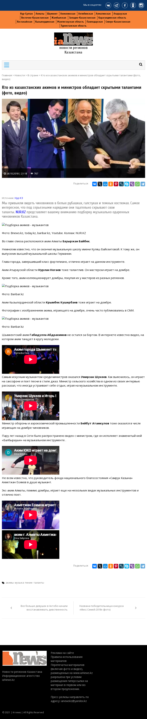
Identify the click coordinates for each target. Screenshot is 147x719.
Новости (20, 75)
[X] (100, 184)
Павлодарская (95, 21)
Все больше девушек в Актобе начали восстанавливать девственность (44, 607)
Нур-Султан (26, 13)
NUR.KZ (21, 212)
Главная (7, 75)
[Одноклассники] (110, 184)
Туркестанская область (74, 25)
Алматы (40, 13)
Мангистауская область (70, 21)
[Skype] (126, 184)
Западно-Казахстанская (82, 17)
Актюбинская (85, 13)
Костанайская (24, 21)
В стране (33, 75)
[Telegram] (142, 184)
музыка (19, 582)
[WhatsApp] (137, 184)
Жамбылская (58, 17)
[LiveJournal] (121, 184)
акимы (10, 582)
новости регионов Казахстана (73, 49)
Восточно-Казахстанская (35, 17)
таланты (38, 582)
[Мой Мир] (105, 184)
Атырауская (120, 13)
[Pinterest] (116, 184)
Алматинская (103, 13)
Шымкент (52, 13)
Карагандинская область (112, 17)
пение (29, 582)
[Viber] (132, 184)
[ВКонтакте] (94, 184)
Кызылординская (44, 21)
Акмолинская (67, 13)
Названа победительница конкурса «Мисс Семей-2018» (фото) (101, 607)
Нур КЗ (19, 198)
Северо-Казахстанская (118, 21)
